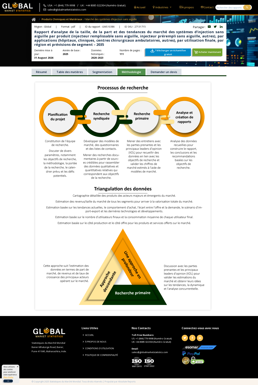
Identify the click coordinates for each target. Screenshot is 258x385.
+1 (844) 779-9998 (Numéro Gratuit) (154, 338)
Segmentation (102, 72)
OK (8, 381)
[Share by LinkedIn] (221, 27)
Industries (162, 7)
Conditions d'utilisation (99, 348)
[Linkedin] (200, 338)
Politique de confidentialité (101, 355)
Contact (209, 7)
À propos (188, 7)
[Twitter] (185, 338)
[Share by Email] (210, 27)
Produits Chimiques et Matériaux (62, 19)
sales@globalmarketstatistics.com (67, 9)
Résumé (41, 72)
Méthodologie (131, 72)
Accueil (141, 7)
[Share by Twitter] (216, 27)
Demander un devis (164, 72)
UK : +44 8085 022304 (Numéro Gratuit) (103, 5)
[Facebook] (192, 338)
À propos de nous (95, 342)
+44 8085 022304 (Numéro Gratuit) (153, 341)
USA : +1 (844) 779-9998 (61, 5)
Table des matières (70, 72)
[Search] (247, 7)
